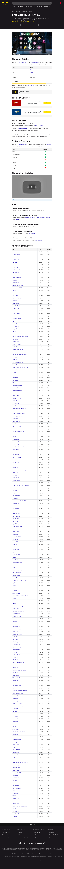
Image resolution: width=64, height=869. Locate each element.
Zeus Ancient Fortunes (17, 693)
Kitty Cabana (15, 439)
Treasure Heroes (16, 293)
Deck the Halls (15, 308)
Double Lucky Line (19, 21)
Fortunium (14, 475)
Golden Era (15, 657)
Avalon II (14, 290)
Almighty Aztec (16, 593)
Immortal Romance (16, 629)
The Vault (30, 11)
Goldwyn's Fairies (16, 464)
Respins (17, 219)
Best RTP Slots (5, 837)
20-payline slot (22, 144)
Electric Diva (15, 639)
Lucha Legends (16, 516)
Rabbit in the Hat (16, 654)
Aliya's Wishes (15, 775)
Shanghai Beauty (16, 305)
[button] (50, 3)
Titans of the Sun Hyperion (18, 706)
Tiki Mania (14, 382)
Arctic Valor (15, 713)
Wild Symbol (28, 217)
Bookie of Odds (16, 334)
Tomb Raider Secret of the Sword (20, 595)
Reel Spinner (15, 264)
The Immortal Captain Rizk (18, 731)
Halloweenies (15, 695)
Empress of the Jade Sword (19, 670)
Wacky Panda (15, 785)
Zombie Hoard (15, 364)
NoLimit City (36, 834)
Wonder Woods (16, 683)
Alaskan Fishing (16, 549)
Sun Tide (14, 393)
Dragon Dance (15, 328)
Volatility (20, 832)
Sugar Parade (15, 618)
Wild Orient (15, 734)
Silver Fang (15, 642)
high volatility (30, 85)
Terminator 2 (15, 311)
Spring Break (15, 793)
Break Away (15, 544)
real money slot (22, 62)
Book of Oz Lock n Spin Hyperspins (20, 485)
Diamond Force (16, 554)
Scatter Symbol (35, 217)
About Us (51, 832)
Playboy (14, 726)
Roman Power (15, 565)
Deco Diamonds (16, 649)
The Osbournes (16, 508)
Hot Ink (14, 405)
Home (14, 6)
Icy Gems (14, 583)
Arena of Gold (15, 267)
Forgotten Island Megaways (19, 408)
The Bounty (15, 295)
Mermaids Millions (16, 613)
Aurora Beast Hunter (17, 570)
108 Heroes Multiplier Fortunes (19, 357)
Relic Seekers (15, 282)
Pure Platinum (15, 529)
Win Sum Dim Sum (16, 677)
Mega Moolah (15, 813)
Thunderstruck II (16, 811)
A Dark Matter (15, 252)
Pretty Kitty (15, 701)
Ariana (14, 757)
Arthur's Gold (15, 608)
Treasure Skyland (16, 318)
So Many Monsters (16, 572)
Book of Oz (15, 567)
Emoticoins (15, 275)
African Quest (15, 403)
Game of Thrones (16, 344)
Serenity (14, 688)
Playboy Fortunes (16, 426)
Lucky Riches (15, 395)
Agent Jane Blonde (16, 441)
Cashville (14, 621)
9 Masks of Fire (16, 518)
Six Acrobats (15, 531)
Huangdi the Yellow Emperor (19, 580)
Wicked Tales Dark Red (17, 349)
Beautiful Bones (16, 495)
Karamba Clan (15, 675)
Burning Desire (15, 503)
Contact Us (51, 837)
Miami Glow (15, 400)
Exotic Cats (15, 359)
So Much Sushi (15, 303)
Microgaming (24, 11)
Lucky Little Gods (16, 457)
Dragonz (14, 375)
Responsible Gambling (54, 834)
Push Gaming (37, 832)
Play (47, 103)
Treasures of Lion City (17, 606)
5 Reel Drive (15, 631)
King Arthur (15, 698)
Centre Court (15, 511)
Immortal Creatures (17, 665)
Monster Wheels (16, 765)
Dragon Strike (15, 434)
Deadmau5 (15, 721)
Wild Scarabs (15, 449)
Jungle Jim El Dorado (17, 285)
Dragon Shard (15, 323)
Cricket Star (15, 636)
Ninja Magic (15, 590)
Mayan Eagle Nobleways (18, 431)
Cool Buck (14, 262)
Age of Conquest (16, 523)
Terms (38, 860)
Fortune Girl (15, 482)
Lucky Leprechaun (16, 277)
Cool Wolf (14, 321)
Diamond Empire (16, 254)
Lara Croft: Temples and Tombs (19, 806)
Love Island (15, 534)
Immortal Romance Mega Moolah (20, 336)
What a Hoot (15, 436)
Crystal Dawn (15, 760)
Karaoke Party (15, 770)
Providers (18, 11)
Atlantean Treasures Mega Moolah (20, 801)
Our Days (14, 711)
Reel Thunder (30, 21)
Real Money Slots (6, 832)
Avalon (14, 808)
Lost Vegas (15, 742)
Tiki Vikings (15, 795)
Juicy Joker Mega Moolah (18, 662)
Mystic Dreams (16, 626)
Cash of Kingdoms (16, 575)
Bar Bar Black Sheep (17, 390)
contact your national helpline (45, 853)
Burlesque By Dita (16, 739)
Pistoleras (14, 280)
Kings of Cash (15, 798)
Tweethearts (15, 672)
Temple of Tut (15, 462)
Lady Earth (15, 747)
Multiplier (48, 217)
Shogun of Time (16, 513)
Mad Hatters (15, 467)
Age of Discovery (16, 647)
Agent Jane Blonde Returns (18, 413)
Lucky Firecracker (16, 788)
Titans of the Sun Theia (17, 370)
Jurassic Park (15, 803)
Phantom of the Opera (17, 362)
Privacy (41, 860)
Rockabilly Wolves (16, 778)
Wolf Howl (14, 547)
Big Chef (14, 346)
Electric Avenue (16, 429)
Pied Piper (14, 506)
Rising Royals (15, 477)
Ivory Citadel (15, 744)
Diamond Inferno (16, 588)
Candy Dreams (16, 257)
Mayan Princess (16, 600)
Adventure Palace (16, 298)
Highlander (15, 652)
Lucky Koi (14, 352)
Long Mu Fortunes (16, 685)
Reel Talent (15, 539)
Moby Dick (15, 472)
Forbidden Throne (16, 536)
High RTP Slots (28, 6)
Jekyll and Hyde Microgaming (19, 287)
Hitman (14, 624)
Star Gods (14, 316)
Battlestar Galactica (17, 562)
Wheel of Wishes (16, 749)
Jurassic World (15, 718)
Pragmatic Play (37, 837)
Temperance (15, 380)
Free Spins (42, 217)
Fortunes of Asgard (17, 385)
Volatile (14, 598)
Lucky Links (15, 736)
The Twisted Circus (17, 416)
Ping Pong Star (16, 767)
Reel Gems (15, 716)
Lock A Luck (15, 667)
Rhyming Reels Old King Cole (19, 500)
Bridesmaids (15, 816)
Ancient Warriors (16, 644)
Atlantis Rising (15, 729)
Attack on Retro (16, 313)
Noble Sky (14, 552)
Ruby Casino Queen (17, 398)
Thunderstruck (15, 490)
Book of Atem (15, 341)
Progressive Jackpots (23, 837)
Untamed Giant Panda (17, 772)
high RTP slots (39, 125)
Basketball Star (16, 411)
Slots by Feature (38, 6)
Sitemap (34, 860)
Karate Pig (14, 557)
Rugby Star (15, 418)
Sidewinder (15, 680)
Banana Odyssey (16, 541)
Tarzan (14, 331)
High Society (15, 488)
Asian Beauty (15, 454)
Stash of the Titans (16, 616)
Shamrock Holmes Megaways (19, 470)
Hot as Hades (15, 326)
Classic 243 (15, 498)
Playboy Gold (15, 521)
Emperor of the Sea (17, 703)
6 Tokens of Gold (16, 452)
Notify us (22, 199)
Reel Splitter (15, 339)
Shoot (13, 790)
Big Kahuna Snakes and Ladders (20, 762)
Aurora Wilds (15, 577)
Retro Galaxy (15, 423)
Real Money (20, 6)
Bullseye (14, 585)
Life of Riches (15, 659)
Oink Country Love (16, 559)
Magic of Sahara (16, 421)
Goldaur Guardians (16, 480)
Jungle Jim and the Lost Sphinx (19, 354)
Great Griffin (15, 754)
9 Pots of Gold (15, 300)
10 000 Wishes (15, 783)
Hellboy (14, 603)
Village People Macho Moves (19, 724)
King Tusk (14, 459)
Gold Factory (15, 444)
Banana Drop (15, 493)
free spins (49, 144)
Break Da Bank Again (17, 388)
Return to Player (23, 128)
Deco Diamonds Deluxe (18, 611)
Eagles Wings (15, 752)
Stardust (14, 372)
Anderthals (15, 377)
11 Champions (15, 708)
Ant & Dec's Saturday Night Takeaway (21, 447)
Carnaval (14, 780)
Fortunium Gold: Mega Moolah (19, 690)
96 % (31, 72)
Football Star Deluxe (17, 634)
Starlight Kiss (15, 259)
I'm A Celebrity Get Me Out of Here (20, 367)
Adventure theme (35, 62)
